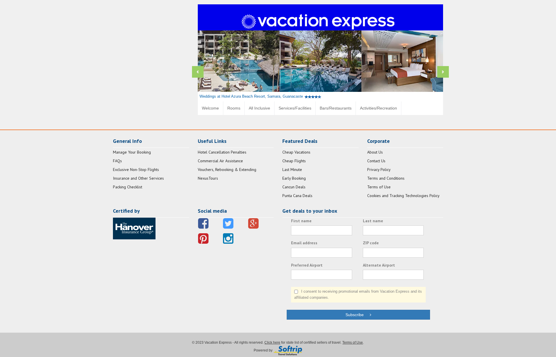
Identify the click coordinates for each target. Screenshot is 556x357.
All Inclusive (259, 108)
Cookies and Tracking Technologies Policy (403, 195)
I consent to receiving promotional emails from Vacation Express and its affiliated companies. (358, 294)
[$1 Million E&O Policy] (134, 228)
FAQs (117, 160)
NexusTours (208, 178)
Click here (272, 342)
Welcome (210, 108)
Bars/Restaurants (336, 108)
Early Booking (294, 178)
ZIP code (371, 242)
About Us (375, 152)
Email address (304, 242)
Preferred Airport (307, 265)
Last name (373, 220)
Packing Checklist (127, 187)
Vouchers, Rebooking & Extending (227, 169)
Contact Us (376, 160)
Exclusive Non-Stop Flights (136, 169)
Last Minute (292, 169)
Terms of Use (379, 187)
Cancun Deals (294, 187)
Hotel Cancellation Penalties (222, 152)
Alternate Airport (379, 265)
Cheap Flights (294, 160)
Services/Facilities (295, 108)
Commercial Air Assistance (220, 160)
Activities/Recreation (378, 108)
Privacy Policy (379, 169)
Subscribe (357, 314)
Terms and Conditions (386, 178)
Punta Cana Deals (297, 195)
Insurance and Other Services (138, 178)
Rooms (233, 108)
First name (301, 220)
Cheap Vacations (296, 152)
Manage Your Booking (132, 152)
